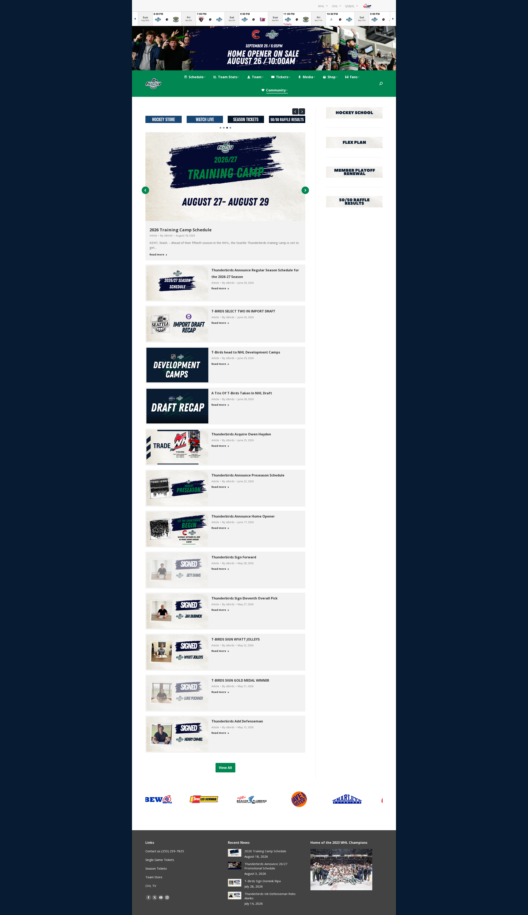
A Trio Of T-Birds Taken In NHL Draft (241, 393)
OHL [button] (335, 6)
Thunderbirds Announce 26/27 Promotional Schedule (266, 866)
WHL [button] (321, 6)
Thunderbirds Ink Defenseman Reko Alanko (270, 896)
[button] (295, 111)
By (166, 235)
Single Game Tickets (159, 860)
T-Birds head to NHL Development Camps (245, 352)
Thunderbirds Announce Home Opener (243, 516)
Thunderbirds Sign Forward (233, 557)
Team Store (153, 877)
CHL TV (150, 886)
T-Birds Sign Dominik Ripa (262, 881)
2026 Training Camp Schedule (181, 230)
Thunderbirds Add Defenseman (237, 721)
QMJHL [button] (350, 6)
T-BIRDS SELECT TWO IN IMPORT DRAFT (243, 311)
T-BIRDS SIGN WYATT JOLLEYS (235, 639)
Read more (157, 254)
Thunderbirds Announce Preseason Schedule (247, 475)
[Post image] (234, 853)
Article (153, 235)
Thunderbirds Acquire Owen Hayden (241, 434)
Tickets (287, 24)
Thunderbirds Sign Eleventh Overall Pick (244, 598)
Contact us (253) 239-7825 (164, 851)
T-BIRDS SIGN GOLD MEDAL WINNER (240, 680)
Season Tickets (156, 868)
